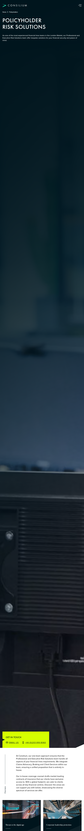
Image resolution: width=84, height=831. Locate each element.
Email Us (14, 742)
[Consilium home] (14, 5)
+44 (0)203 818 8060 (35, 742)
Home (4, 12)
